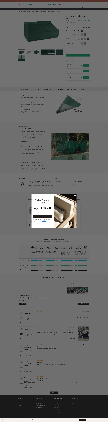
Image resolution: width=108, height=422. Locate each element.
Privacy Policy (44, 221)
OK (82, 420)
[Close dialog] (75, 196)
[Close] (106, 420)
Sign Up (43, 216)
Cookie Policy (47, 420)
